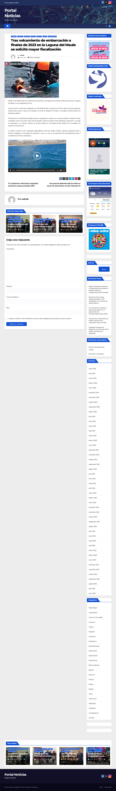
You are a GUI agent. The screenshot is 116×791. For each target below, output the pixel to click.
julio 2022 (92, 588)
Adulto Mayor (93, 608)
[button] (106, 26)
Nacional (27, 36)
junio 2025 (92, 421)
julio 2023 (92, 531)
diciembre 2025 (94, 392)
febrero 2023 (93, 555)
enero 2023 (92, 560)
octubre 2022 (93, 574)
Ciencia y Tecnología (96, 617)
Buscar (91, 263)
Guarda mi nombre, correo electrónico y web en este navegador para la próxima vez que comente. (40, 318)
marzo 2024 (93, 493)
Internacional (12, 219)
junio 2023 (92, 536)
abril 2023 (92, 545)
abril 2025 (92, 431)
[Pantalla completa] (64, 170)
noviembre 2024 (94, 455)
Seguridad (92, 703)
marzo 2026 (93, 378)
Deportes (20, 36)
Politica (39, 36)
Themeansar (34, 787)
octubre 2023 (93, 517)
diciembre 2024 (94, 450)
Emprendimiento (94, 646)
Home (101, 787)
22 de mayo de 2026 (42, 759)
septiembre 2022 (94, 579)
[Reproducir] (10, 170)
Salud (91, 694)
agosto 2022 (93, 584)
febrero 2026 (93, 383)
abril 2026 (92, 373)
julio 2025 (92, 416)
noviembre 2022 (94, 569)
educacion (44, 219)
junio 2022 (92, 593)
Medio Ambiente (94, 665)
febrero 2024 (93, 498)
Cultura (91, 627)
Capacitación (93, 612)
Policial (33, 36)
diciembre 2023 (94, 507)
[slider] (35, 170)
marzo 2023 (93, 550)
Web (7, 308)
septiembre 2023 (94, 521)
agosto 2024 (93, 469)
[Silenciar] (61, 170)
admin (22, 55)
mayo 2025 (92, 426)
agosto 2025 (93, 412)
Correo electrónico (12, 297)
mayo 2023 (92, 541)
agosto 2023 (93, 526)
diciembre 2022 (94, 564)
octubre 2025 (93, 402)
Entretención (93, 651)
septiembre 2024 (94, 464)
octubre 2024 (93, 459)
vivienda (91, 718)
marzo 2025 (93, 435)
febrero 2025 (93, 440)
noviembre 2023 (94, 512)
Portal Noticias (15, 774)
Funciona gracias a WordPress (13, 787)
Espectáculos (93, 655)
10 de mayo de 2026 (69, 759)
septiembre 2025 (94, 407)
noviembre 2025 (94, 397)
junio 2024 (92, 478)
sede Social (93, 698)
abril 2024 (92, 488)
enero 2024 (92, 502)
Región (45, 36)
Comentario (10, 249)
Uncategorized (52, 36)
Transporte (92, 708)
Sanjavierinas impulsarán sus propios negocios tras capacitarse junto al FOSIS (98, 320)
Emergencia (93, 641)
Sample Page (107, 787)
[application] (37, 156)
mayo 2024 (92, 483)
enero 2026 (92, 388)
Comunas (13, 36)
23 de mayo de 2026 (15, 759)
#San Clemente (35, 57)
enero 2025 (92, 445)
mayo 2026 (92, 368)
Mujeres (91, 670)
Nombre (9, 286)
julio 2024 (92, 474)
